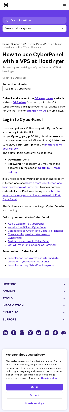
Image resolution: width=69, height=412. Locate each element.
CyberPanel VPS (38, 43)
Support (16, 43)
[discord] (63, 332)
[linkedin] (5, 332)
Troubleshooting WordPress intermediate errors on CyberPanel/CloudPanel (33, 259)
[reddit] (47, 332)
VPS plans (19, 102)
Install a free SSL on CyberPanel (27, 227)
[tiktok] (55, 332)
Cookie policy (49, 378)
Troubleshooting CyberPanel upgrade (31, 265)
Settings (44, 168)
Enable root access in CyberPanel (28, 241)
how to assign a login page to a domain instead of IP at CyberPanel (32, 195)
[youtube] (38, 332)
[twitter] (30, 332)
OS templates (43, 98)
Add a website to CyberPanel (26, 223)
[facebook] (13, 332)
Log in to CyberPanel (18, 88)
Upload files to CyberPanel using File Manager (35, 230)
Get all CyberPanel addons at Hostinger (32, 245)
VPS (25, 43)
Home (6, 43)
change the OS (36, 110)
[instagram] (22, 332)
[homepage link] (6, 5)
